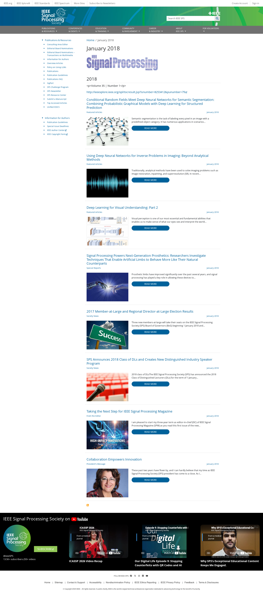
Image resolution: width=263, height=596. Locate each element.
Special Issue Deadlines (58, 126)
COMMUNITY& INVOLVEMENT (130, 30)
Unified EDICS (53, 107)
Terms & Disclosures (209, 582)
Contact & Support (76, 582)
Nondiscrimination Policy (118, 582)
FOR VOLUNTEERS (211, 28)
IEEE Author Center (56, 130)
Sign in (255, 3)
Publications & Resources (58, 40)
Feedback (189, 582)
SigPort (50, 83)
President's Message (96, 464)
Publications (52, 71)
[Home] (54, 10)
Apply (217, 18)
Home (90, 40)
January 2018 (213, 112)
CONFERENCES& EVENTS (75, 30)
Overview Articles (55, 63)
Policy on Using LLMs (56, 67)
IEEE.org (8, 3)
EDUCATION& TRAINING (101, 30)
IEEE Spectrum (62, 3)
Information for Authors (58, 59)
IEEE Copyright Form (56, 134)
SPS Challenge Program (57, 87)
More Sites (79, 3)
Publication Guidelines (57, 75)
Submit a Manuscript (56, 99)
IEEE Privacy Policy (170, 582)
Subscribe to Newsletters (102, 3)
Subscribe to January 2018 (88, 505)
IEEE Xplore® (23, 3)
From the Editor (94, 416)
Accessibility (95, 582)
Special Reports (94, 268)
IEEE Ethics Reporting (145, 582)
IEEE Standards (42, 3)
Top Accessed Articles (57, 103)
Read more (150, 128)
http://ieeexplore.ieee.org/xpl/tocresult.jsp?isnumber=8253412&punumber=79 (136, 92)
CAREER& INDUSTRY (155, 30)
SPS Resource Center (56, 95)
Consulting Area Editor (57, 44)
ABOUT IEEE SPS (180, 30)
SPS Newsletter (54, 91)
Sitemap (59, 582)
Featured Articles (94, 112)
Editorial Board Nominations (60, 48)
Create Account (240, 3)
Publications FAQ (55, 79)
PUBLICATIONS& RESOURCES (48, 30)
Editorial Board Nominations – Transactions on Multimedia (61, 54)
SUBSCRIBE (44, 549)
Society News (93, 316)
